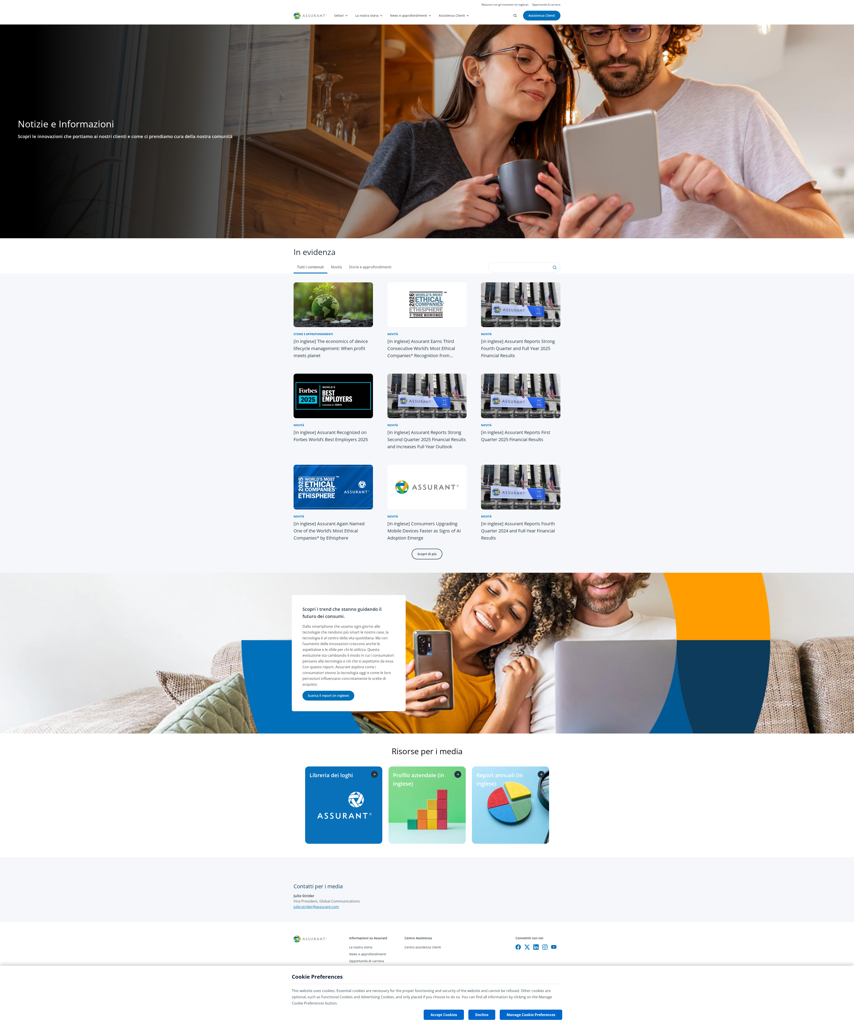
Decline (481, 1014)
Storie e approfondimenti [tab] (370, 267)
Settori (339, 15)
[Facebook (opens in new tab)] (518, 947)
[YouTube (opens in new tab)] (553, 947)
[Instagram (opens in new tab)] (545, 947)
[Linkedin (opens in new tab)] (536, 947)
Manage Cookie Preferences (531, 1014)
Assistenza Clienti (452, 15)
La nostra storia (367, 15)
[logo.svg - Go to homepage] (310, 15)
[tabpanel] (427, 423)
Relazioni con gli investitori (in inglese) (504, 4)
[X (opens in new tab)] (527, 947)
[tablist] (427, 255)
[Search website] (515, 15)
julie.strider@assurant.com (316, 906)
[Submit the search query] (554, 267)
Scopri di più (427, 554)
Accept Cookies (444, 1014)
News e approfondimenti (408, 15)
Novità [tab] (336, 267)
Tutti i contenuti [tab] (310, 267)
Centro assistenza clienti (423, 947)
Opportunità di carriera (546, 4)
